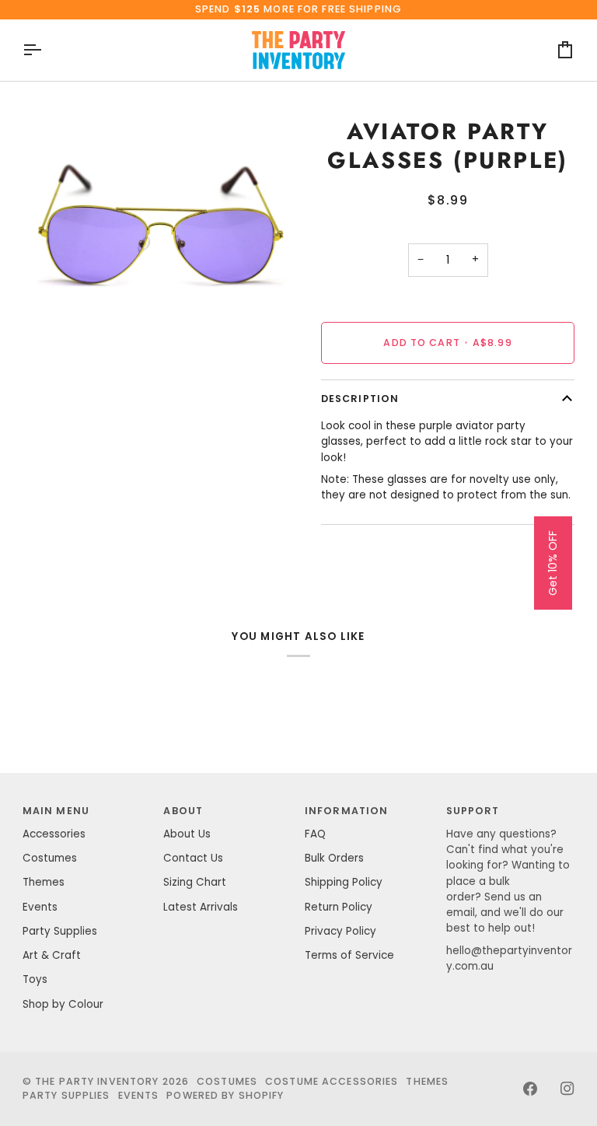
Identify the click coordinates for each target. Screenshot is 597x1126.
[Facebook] (530, 1089)
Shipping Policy (343, 882)
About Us (187, 834)
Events (40, 907)
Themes (44, 882)
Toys (35, 979)
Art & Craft (52, 955)
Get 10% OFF (552, 563)
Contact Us (193, 858)
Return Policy (338, 907)
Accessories (54, 834)
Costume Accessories (331, 1081)
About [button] (183, 810)
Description (360, 398)
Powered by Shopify (225, 1095)
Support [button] (473, 810)
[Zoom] (51, 334)
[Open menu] (46, 50)
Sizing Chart (194, 882)
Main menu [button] (56, 810)
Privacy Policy (340, 931)
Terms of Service (349, 955)
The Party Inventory (97, 1081)
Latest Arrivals (200, 907)
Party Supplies (60, 931)
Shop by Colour (63, 1004)
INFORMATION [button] (346, 810)
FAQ (315, 834)
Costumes (50, 858)
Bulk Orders (334, 858)
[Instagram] (567, 1089)
